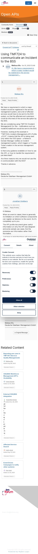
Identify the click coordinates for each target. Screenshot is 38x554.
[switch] (33, 278)
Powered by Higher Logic (19, 551)
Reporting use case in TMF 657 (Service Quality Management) (11, 356)
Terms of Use (6, 542)
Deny (19, 313)
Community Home (7, 25)
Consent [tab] (7, 245)
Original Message (22, 332)
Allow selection (19, 306)
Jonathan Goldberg (20, 201)
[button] (3, 66)
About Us (5, 541)
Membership (6, 525)
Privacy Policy (7, 544)
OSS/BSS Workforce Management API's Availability (11, 376)
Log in (29, 3)
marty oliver (9, 450)
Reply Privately (12, 100)
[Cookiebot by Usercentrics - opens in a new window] (27, 240)
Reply (4, 100)
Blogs (15, 28)
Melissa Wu (19, 94)
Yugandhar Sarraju (11, 400)
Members (6, 32)
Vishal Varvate (10, 381)
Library (5, 28)
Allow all (19, 300)
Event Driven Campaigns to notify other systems (11, 465)
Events (25, 28)
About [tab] (31, 245)
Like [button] (34, 82)
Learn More (6, 527)
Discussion (21, 25)
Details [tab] (19, 245)
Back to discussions (10, 43)
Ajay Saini (9, 470)
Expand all (7, 47)
